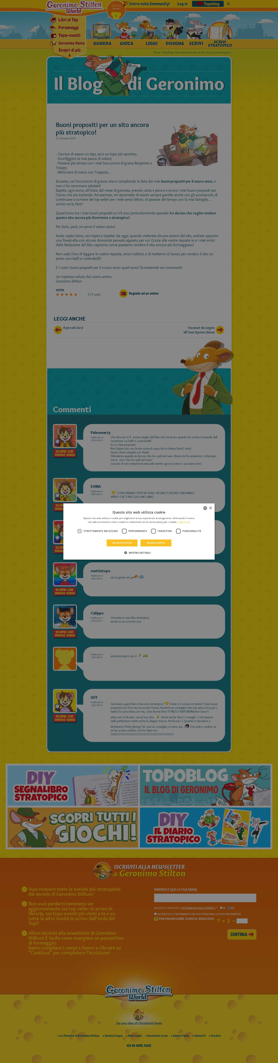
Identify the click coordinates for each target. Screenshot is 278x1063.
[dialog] (139, 531)
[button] (139, 552)
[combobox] (205, 508)
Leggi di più (184, 522)
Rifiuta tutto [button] (156, 542)
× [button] (210, 508)
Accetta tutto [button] (122, 542)
